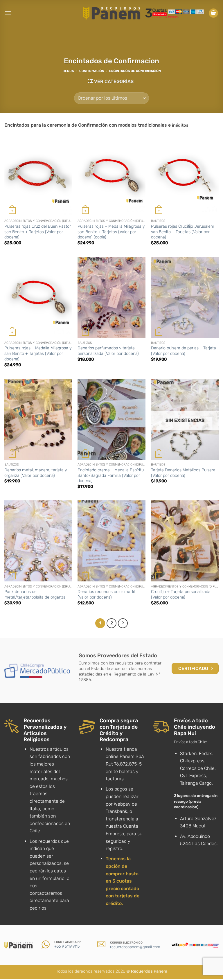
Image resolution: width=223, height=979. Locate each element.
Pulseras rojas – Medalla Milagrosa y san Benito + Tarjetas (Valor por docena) (38, 353)
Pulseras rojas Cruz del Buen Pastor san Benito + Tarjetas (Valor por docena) (37, 232)
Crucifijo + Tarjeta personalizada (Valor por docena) (181, 594)
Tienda (68, 71)
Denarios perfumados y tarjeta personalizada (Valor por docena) (108, 351)
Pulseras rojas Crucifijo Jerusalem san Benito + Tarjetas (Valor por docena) (182, 232)
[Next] (123, 623)
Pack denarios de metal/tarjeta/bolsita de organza (35, 594)
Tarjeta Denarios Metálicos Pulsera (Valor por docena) (183, 473)
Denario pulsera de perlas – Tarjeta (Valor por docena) (183, 351)
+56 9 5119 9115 (67, 946)
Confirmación (91, 71)
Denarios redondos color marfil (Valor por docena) (106, 594)
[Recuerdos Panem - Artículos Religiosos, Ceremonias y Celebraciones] (111, 13)
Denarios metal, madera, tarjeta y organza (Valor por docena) (35, 473)
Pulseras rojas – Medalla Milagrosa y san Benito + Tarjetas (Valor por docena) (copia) (111, 232)
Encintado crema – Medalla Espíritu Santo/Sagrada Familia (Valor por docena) (111, 475)
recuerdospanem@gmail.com (135, 947)
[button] (7, 13)
